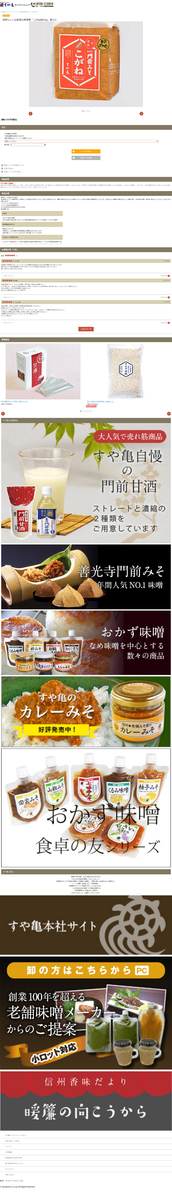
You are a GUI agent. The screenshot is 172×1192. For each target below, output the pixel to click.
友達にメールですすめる (12, 172)
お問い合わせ (8, 168)
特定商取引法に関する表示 (13, 1158)
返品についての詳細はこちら (14, 165)
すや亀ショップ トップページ (9, 11)
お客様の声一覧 (86, 329)
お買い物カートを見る (12, 1141)
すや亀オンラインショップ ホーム (16, 1135)
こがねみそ (34, 11)
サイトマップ (9, 1169)
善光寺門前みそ (24, 11)
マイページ (8, 1146)
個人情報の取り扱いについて (14, 1163)
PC (22, 1181)
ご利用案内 (8, 1152)
